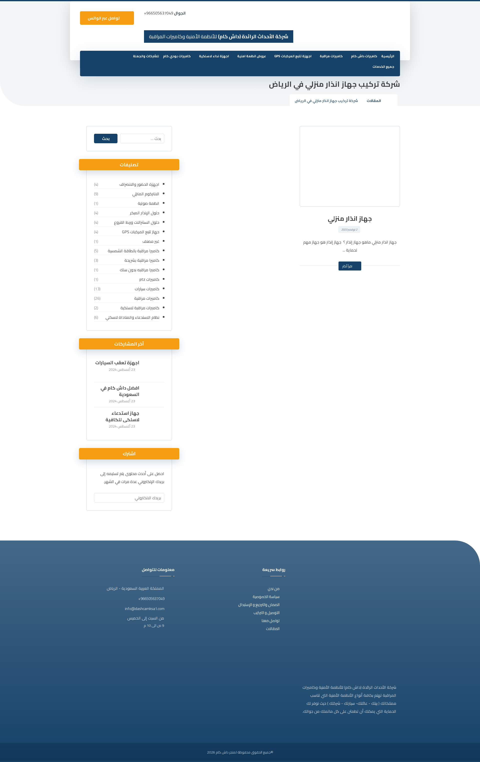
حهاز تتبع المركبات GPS (140, 232)
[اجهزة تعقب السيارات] (154, 370)
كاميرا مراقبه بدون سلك (139, 270)
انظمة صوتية (148, 203)
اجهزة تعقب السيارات (117, 362)
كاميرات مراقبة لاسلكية (139, 308)
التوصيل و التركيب (267, 612)
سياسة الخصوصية (266, 596)
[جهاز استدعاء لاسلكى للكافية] (154, 420)
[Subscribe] (100, 498)
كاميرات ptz (149, 279)
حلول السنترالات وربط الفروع (136, 222)
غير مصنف (150, 241)
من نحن (274, 588)
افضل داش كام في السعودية (119, 391)
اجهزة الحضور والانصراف (139, 184)
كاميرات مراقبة (146, 298)
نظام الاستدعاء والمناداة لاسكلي (132, 317)
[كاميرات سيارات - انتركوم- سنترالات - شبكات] (388, 16)
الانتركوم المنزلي (145, 194)
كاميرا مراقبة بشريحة (141, 260)
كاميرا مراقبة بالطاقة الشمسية (133, 250)
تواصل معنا (271, 620)
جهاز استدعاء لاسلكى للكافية (122, 416)
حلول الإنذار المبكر (144, 212)
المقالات (273, 628)
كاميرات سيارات (147, 288)
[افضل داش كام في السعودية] (154, 395)
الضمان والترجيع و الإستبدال (259, 604)
